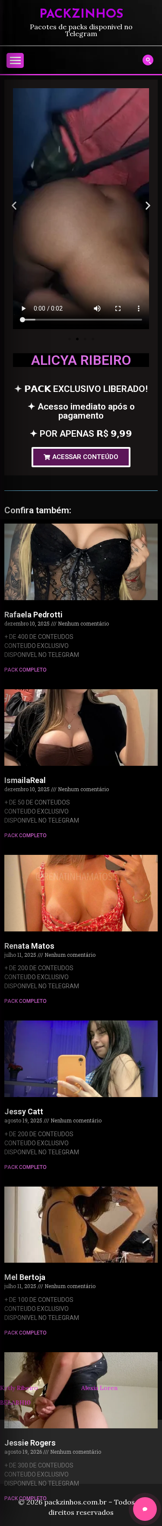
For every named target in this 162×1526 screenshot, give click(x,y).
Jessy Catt (23, 1111)
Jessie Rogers (30, 1442)
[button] (14, 205)
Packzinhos (81, 14)
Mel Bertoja (24, 1277)
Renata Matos (29, 945)
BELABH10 (15, 1402)
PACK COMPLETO (25, 670)
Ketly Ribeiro (19, 1388)
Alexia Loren (99, 1388)
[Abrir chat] (145, 1509)
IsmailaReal (25, 780)
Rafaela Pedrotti (33, 614)
